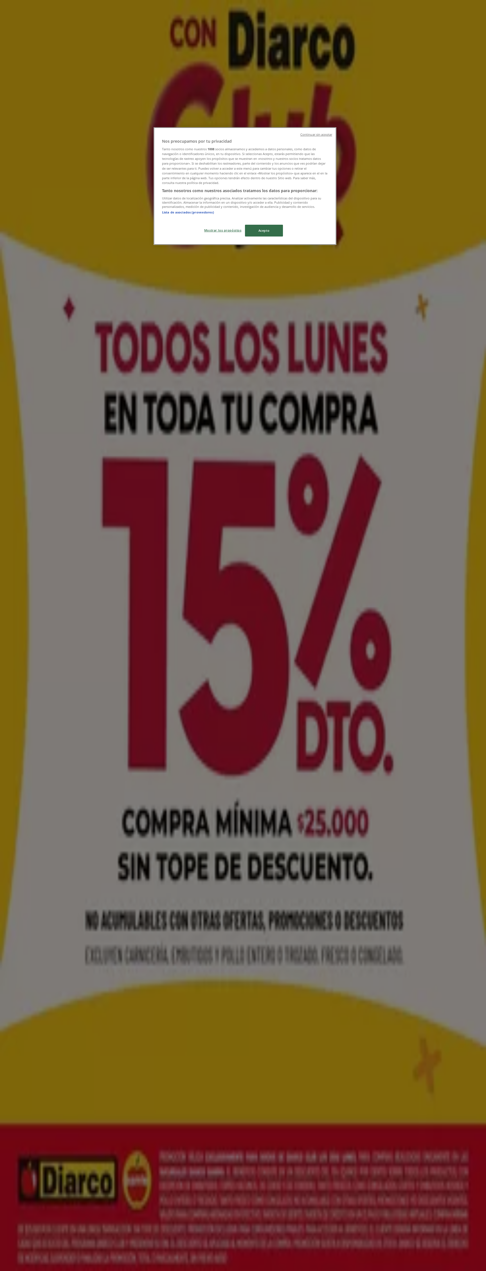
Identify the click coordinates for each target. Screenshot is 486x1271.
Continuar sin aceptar (316, 135)
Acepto (263, 230)
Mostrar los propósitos (223, 230)
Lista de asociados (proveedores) (188, 212)
